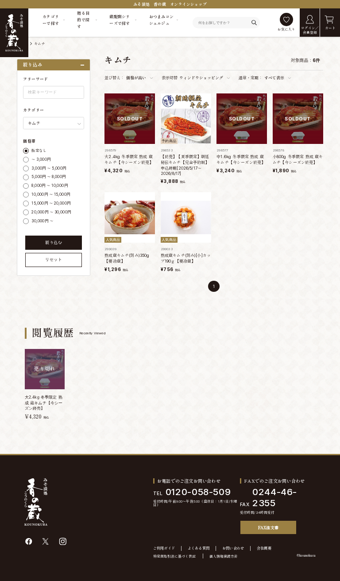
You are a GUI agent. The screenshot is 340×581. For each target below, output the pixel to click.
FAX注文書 (268, 528)
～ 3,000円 (40, 159)
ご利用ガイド (164, 548)
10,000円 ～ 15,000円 (50, 194)
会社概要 (264, 548)
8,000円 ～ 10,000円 (49, 185)
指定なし (38, 150)
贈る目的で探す (83, 20)
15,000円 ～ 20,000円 (50, 203)
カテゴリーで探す (50, 20)
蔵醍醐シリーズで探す (119, 20)
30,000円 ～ (42, 221)
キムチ (39, 44)
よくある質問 (199, 548)
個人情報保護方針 (223, 556)
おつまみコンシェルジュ (161, 20)
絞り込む (53, 242)
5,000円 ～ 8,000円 (48, 176)
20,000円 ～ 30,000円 (51, 212)
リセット (53, 259)
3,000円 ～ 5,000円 (48, 168)
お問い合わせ (233, 548)
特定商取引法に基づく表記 (174, 556)
